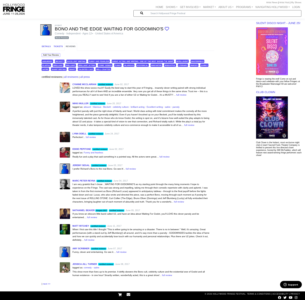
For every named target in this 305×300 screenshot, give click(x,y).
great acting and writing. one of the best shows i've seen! (142, 61)
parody (194, 65)
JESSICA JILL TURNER (84, 264)
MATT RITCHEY (80, 226)
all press (85, 77)
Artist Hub (284, 2)
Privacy (295, 294)
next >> (46, 284)
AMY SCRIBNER (80, 248)
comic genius (105, 65)
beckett (60, 61)
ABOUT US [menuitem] (225, 7)
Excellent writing (155, 107)
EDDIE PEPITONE (81, 149)
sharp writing (59, 69)
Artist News (272, 2)
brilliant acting (86, 65)
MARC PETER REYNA (83, 180)
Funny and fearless (93, 152)
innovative (156, 65)
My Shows (296, 2)
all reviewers (71, 77)
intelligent (182, 61)
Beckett (107, 107)
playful (46, 65)
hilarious (129, 65)
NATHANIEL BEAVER (83, 210)
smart (72, 69)
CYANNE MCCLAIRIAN (84, 84)
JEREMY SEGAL (81, 165)
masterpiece (197, 61)
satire (45, 69)
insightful (170, 65)
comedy (88, 267)
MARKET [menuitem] (208, 7)
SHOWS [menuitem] (171, 7)
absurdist (47, 61)
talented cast (85, 69)
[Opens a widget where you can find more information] (291, 285)
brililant (58, 65)
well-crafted (103, 69)
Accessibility (280, 294)
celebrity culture (121, 107)
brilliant (70, 65)
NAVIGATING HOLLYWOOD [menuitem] (271, 7)
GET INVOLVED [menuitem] (189, 7)
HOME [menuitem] (159, 7)
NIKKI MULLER (80, 103)
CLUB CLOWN (265, 92)
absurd (87, 107)
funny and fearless (99, 61)
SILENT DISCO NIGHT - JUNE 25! (278, 23)
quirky (204, 65)
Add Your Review (51, 55)
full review (181, 95)
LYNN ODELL (79, 133)
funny (118, 65)
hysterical (142, 65)
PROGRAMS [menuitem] (243, 7)
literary (183, 65)
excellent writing (76, 61)
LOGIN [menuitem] (296, 7)
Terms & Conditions (259, 294)
